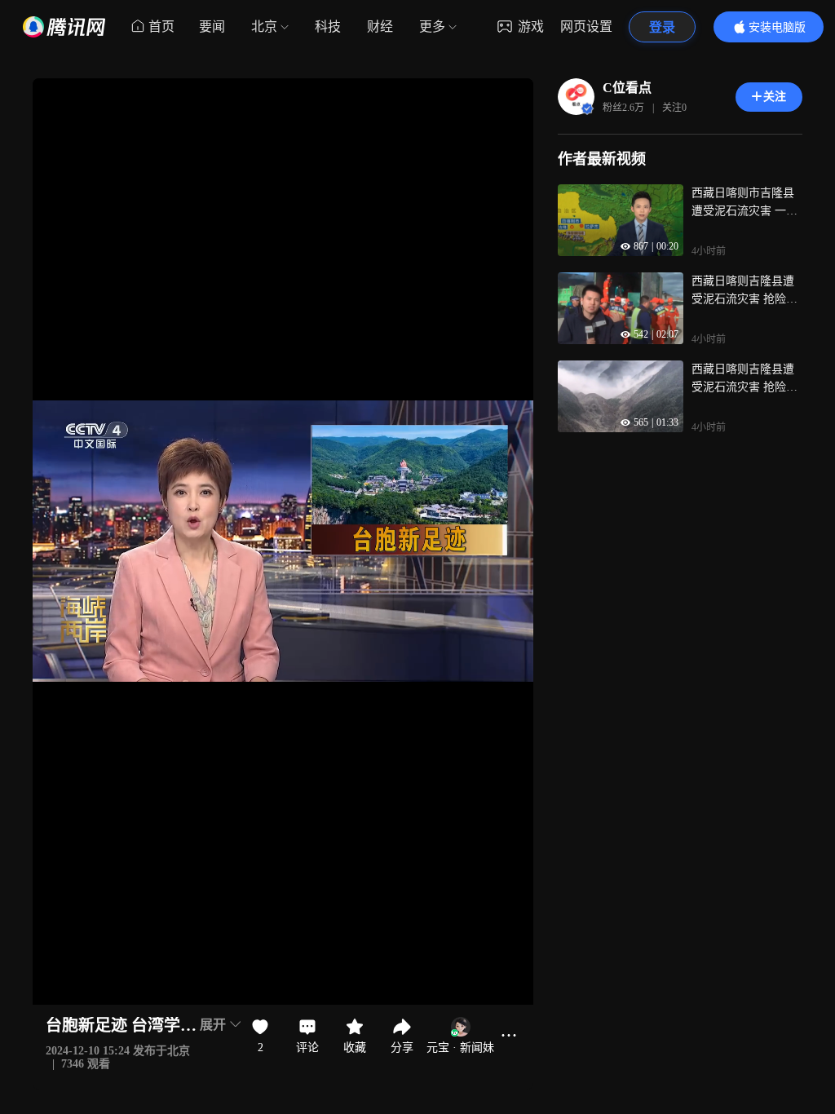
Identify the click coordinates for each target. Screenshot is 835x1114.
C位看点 (627, 88)
